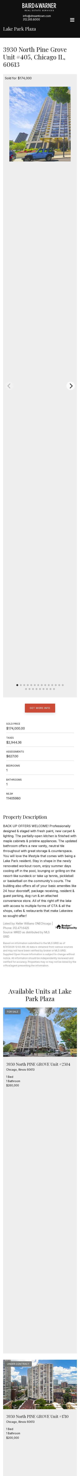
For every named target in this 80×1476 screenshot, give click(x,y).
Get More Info (40, 707)
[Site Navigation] (72, 20)
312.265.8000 (31, 19)
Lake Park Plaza (19, 29)
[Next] (70, 386)
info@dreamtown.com (37, 16)
